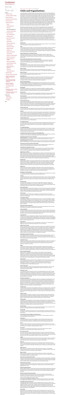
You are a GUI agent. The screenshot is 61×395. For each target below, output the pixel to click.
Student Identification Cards (11, 63)
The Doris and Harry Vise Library (11, 74)
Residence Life (9, 50)
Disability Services (10, 36)
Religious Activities (10, 48)
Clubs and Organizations (11, 29)
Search (12, 10)
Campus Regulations (10, 26)
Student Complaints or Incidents (10, 59)
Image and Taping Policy (11, 43)
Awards (8, 24)
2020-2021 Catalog (22, 8)
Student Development (9, 22)
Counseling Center (10, 32)
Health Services (9, 41)
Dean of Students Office (11, 34)
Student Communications (11, 57)
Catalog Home (8, 96)
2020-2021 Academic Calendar (11, 15)
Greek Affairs (9, 39)
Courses (7, 87)
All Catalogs (8, 99)
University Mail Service (10, 71)
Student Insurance (10, 64)
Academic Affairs (9, 72)
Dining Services (9, 53)
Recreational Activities (10, 46)
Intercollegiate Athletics (10, 85)
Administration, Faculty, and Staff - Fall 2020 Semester (11, 90)
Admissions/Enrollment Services (11, 19)
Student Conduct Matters (11, 61)
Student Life (9, 69)
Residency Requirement (11, 51)
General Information (9, 17)
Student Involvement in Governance (10, 67)
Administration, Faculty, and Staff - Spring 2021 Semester (11, 92)
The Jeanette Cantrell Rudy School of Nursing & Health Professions (10, 80)
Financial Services (9, 20)
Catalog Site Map (9, 97)
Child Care (8, 27)
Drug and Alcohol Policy (11, 38)
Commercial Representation (11, 31)
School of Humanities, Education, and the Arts (10, 84)
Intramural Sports (9, 45)
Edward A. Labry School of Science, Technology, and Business (10, 77)
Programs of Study (9, 13)
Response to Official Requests (12, 55)
